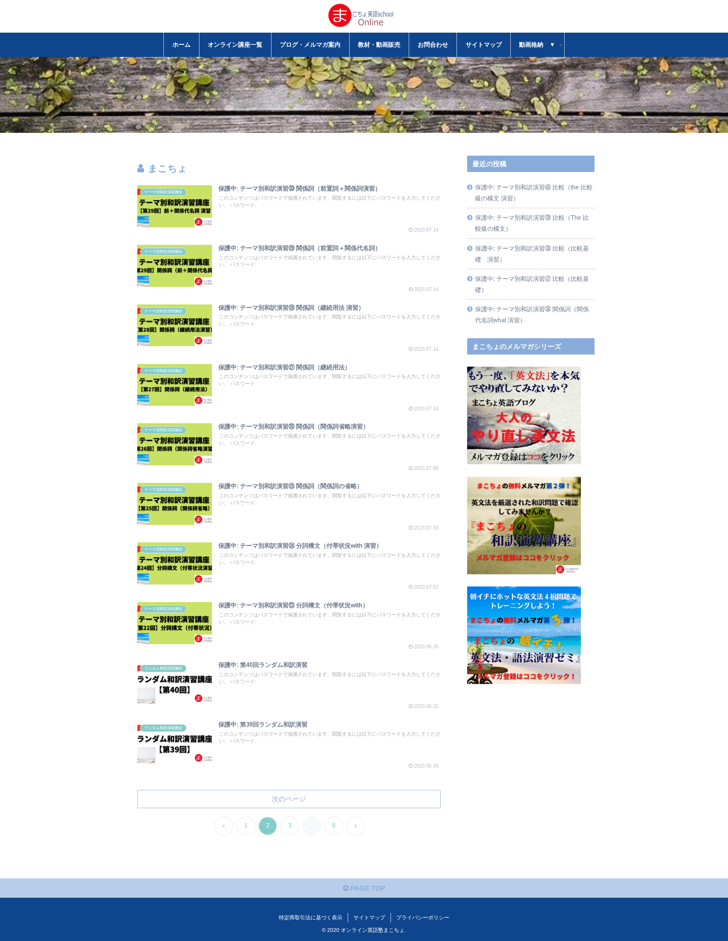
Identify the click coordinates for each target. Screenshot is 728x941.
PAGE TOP (366, 888)
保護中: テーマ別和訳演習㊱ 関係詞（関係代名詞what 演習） (532, 314)
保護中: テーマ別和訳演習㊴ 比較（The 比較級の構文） (532, 223)
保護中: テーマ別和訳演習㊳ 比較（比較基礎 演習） (532, 254)
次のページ (289, 799)
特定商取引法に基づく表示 (310, 917)
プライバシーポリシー (422, 917)
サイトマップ (369, 917)
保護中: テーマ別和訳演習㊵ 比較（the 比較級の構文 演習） (534, 193)
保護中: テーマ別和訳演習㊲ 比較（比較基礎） (532, 284)
